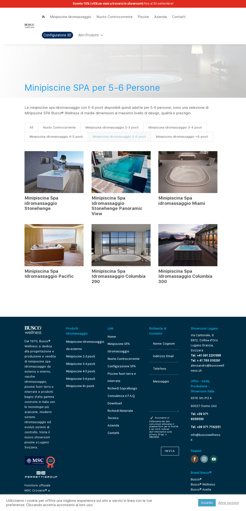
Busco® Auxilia (201, 489)
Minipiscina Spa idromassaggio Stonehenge (41, 203)
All (31, 127)
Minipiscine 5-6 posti (80, 378)
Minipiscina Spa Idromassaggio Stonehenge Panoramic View (117, 205)
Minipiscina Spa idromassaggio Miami (181, 200)
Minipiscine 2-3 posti (80, 356)
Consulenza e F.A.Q (121, 396)
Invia (170, 451)
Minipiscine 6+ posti (80, 386)
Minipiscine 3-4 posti (80, 364)
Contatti (178, 17)
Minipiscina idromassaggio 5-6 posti (119, 136)
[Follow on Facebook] (194, 459)
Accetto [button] (207, 503)
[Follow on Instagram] (204, 459)
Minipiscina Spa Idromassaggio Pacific (49, 274)
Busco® (196, 479)
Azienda (160, 17)
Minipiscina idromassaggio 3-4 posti (175, 127)
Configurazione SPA (122, 366)
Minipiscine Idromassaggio (70, 17)
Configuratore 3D (57, 35)
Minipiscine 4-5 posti (80, 371)
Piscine (143, 17)
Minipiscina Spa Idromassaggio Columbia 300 (185, 276)
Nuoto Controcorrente (115, 17)
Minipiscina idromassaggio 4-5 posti (56, 136)
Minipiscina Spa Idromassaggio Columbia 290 (119, 276)
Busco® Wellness (203, 484)
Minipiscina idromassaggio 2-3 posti (112, 127)
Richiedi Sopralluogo (122, 388)
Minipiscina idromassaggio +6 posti (182, 136)
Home (112, 336)
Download (115, 403)
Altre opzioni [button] (228, 503)
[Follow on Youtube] (214, 459)
